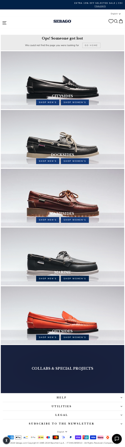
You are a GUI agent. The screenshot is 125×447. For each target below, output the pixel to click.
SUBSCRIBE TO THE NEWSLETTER (61, 423)
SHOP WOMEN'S (75, 278)
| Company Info (110, 443)
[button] (6, 440)
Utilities (62, 406)
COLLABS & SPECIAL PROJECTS (62, 368)
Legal (61, 415)
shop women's (75, 102)
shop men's (47, 102)
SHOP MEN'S (47, 278)
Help (62, 397)
